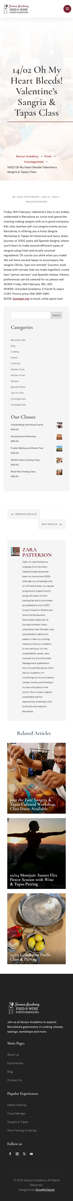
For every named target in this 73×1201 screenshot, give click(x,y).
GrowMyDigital (45, 1190)
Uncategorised (36, 201)
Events (14, 357)
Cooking (15, 351)
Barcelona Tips (18, 340)
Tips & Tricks (17, 392)
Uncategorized (18, 404)
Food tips (15, 363)
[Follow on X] (24, 1154)
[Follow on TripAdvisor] (31, 1154)
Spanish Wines (18, 387)
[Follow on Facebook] (10, 1154)
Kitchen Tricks (18, 375)
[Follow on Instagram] (17, 1154)
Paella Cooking (16, 1105)
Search (56, 315)
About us (13, 1054)
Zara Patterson (28, 197)
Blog (10, 1071)
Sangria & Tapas (17, 1122)
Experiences (15, 1063)
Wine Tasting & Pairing (21, 1130)
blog (13, 345)
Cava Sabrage (16, 1113)
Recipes (15, 381)
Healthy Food (17, 369)
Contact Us (14, 1080)
